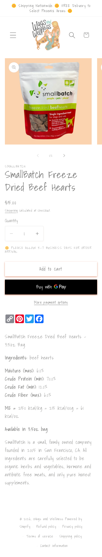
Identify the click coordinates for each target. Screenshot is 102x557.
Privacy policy (72, 526)
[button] (13, 35)
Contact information (54, 546)
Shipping (11, 210)
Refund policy (46, 526)
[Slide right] (64, 155)
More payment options (51, 302)
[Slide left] (38, 155)
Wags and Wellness (48, 519)
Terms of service (39, 536)
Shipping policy (70, 536)
